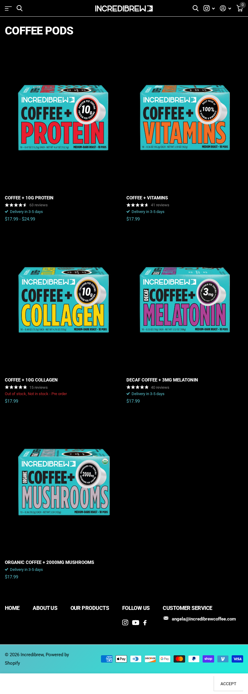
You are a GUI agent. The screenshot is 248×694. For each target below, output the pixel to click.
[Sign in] (225, 8)
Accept (228, 683)
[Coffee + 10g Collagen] (63, 300)
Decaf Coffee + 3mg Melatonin (162, 380)
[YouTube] (135, 622)
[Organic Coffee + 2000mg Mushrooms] (63, 482)
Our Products (89, 608)
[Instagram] (125, 622)
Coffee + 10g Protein (29, 198)
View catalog (8, 8)
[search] (19, 8)
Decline (200, 683)
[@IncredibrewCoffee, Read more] (209, 8)
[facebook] (144, 622)
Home (12, 608)
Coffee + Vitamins (147, 198)
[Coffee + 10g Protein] (63, 118)
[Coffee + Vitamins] (184, 118)
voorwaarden (147, 680)
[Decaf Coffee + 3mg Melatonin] (184, 300)
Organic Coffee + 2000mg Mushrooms (49, 562)
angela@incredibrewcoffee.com (204, 619)
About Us (45, 608)
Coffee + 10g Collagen (31, 380)
